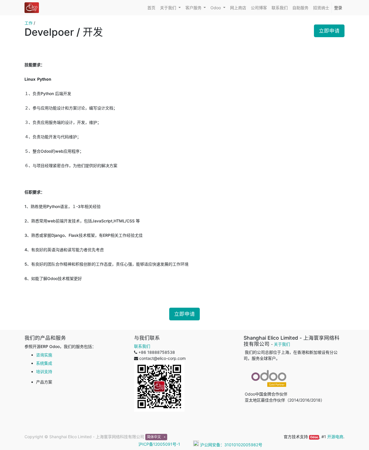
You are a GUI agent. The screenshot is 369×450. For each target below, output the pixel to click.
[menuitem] (151, 7)
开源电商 (335, 436)
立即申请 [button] (329, 31)
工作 (29, 22)
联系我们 (142, 346)
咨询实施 (44, 354)
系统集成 (44, 363)
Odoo (314, 437)
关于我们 (282, 344)
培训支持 (44, 371)
